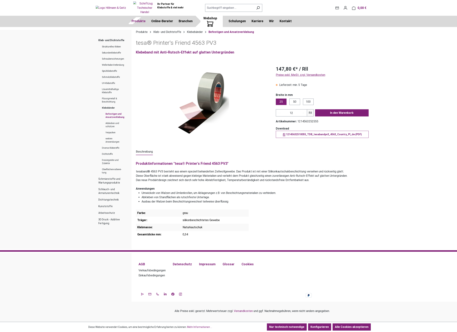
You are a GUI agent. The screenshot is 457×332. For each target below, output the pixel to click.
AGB (142, 264)
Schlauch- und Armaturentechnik (108, 191)
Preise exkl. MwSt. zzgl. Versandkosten (300, 75)
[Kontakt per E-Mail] (337, 7)
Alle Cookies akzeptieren (351, 327)
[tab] (144, 152)
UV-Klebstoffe (108, 83)
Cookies (248, 264)
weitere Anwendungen (112, 140)
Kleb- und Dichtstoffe (111, 40)
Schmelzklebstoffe (111, 77)
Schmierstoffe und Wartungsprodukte (109, 180)
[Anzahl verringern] (279, 112)
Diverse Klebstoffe (110, 148)
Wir (271, 21)
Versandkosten (243, 311)
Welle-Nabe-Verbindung (113, 65)
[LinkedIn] (165, 293)
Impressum (207, 264)
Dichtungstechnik (108, 199)
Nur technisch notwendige (286, 327)
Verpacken (110, 132)
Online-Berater (162, 21)
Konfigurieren (319, 327)
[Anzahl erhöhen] (303, 112)
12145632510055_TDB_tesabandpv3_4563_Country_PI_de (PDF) (323, 134)
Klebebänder (108, 108)
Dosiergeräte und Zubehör (110, 162)
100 (308, 101)
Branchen (186, 21)
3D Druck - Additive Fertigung (109, 221)
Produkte (138, 21)
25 (281, 101)
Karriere (257, 21)
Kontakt (286, 21)
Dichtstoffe (107, 154)
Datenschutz (182, 264)
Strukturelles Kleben (111, 46)
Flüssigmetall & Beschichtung (109, 100)
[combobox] (229, 8)
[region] (202, 103)
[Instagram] (180, 293)
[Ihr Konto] (345, 7)
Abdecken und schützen (112, 125)
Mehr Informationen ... (199, 327)
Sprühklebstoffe (109, 71)
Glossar (228, 264)
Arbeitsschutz (106, 212)
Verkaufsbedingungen (152, 270)
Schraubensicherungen (113, 59)
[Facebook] (173, 293)
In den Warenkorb (341, 112)
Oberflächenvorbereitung (111, 171)
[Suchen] (258, 8)
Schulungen (237, 21)
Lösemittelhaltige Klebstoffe (110, 91)
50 (294, 101)
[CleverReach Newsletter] (142, 293)
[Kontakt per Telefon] (157, 293)
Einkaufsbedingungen (152, 275)
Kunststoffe (105, 206)
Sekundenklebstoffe (111, 53)
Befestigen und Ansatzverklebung (115, 115)
